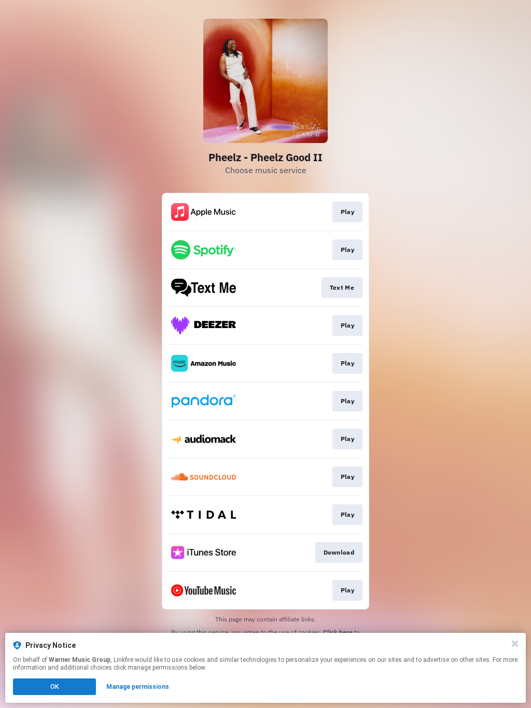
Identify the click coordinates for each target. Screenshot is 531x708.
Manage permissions (137, 686)
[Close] (515, 643)
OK (54, 686)
